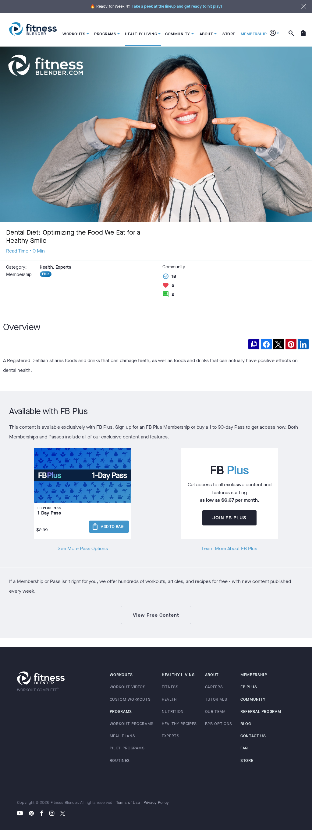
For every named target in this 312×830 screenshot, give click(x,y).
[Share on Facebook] (266, 344)
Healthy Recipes (179, 723)
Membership (253, 674)
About (212, 674)
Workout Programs (132, 723)
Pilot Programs (127, 748)
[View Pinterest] (31, 813)
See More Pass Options (83, 548)
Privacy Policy (156, 802)
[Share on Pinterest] (291, 344)
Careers (214, 686)
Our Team (215, 711)
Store (246, 760)
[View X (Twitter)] (62, 813)
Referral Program (260, 711)
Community (253, 699)
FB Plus (248, 686)
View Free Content (156, 615)
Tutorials (216, 699)
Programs (121, 711)
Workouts (121, 674)
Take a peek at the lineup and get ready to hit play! (177, 6)
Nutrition (173, 711)
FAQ (244, 748)
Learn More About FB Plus (229, 548)
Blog (245, 723)
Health (169, 699)
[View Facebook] (41, 813)
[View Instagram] (51, 813)
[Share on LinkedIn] (303, 344)
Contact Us (253, 735)
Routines (120, 760)
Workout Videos (128, 686)
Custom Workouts (130, 699)
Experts (170, 735)
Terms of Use (128, 802)
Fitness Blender (33, 29)
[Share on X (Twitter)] (278, 344)
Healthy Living (178, 674)
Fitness (170, 686)
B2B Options (218, 723)
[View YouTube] (21, 813)
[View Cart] (303, 29)
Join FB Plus (229, 517)
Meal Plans (122, 735)
